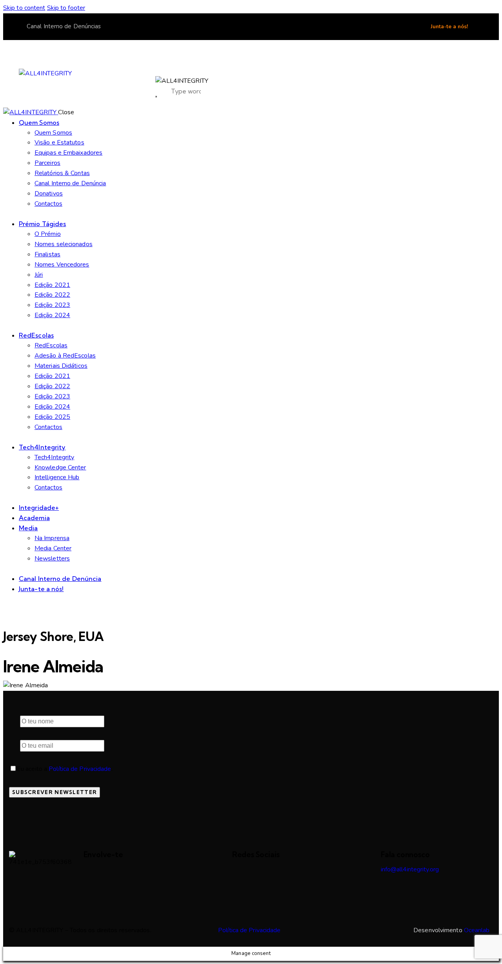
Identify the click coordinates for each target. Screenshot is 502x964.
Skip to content (24, 8)
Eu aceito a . (65, 769)
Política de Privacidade (80, 769)
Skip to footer (66, 8)
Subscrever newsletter (54, 792)
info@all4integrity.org (410, 869)
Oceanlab (477, 930)
